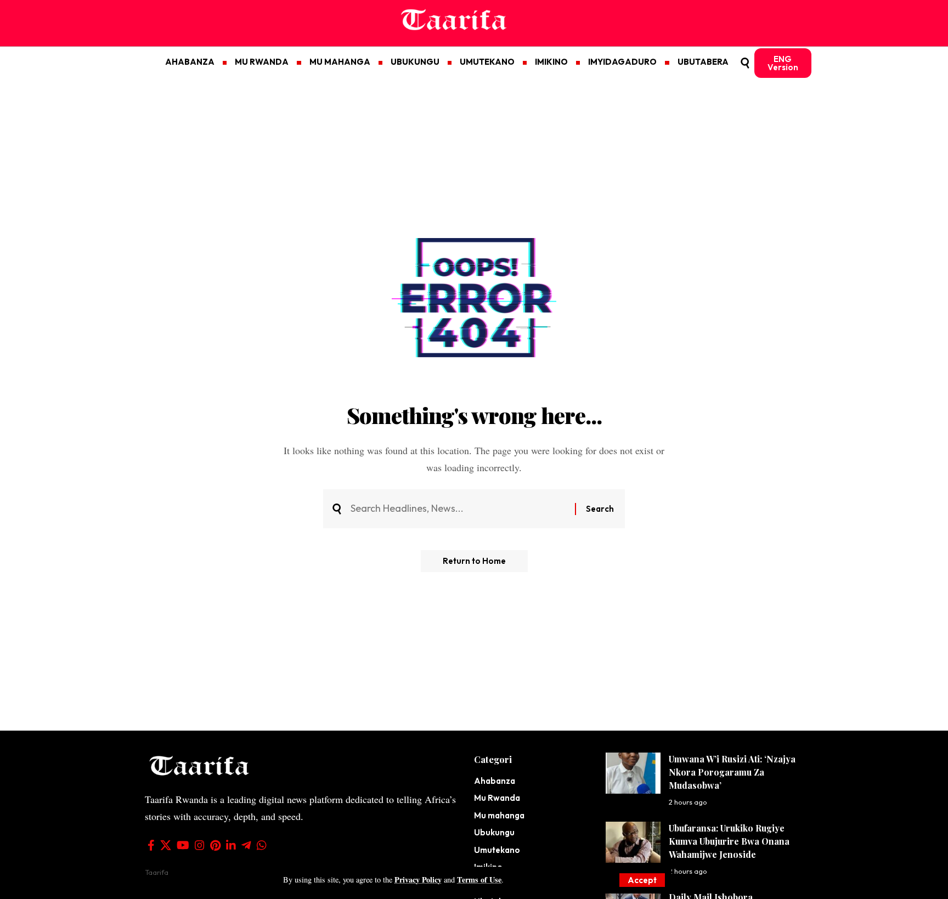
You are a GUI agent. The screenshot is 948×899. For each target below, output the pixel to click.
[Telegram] (246, 845)
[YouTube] (183, 845)
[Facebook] (151, 845)
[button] (642, 880)
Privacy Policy (418, 879)
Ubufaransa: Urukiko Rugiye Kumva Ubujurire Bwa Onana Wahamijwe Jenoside (729, 841)
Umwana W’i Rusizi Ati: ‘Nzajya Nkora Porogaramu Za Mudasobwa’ (732, 772)
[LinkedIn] (231, 845)
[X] (165, 845)
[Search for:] (458, 508)
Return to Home (474, 561)
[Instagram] (199, 845)
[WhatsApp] (261, 845)
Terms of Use (479, 879)
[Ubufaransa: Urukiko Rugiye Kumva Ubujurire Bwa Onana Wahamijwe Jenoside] (633, 842)
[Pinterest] (215, 845)
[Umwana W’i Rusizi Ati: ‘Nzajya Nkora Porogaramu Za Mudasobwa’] (633, 773)
